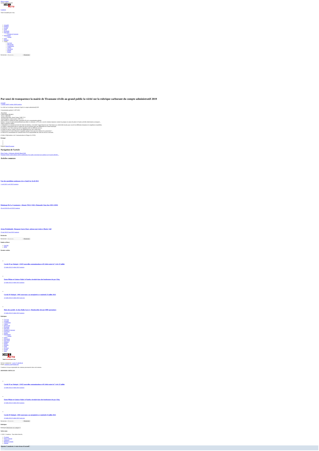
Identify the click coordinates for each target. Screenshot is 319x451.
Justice (5, 337)
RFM (5, 247)
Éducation (6, 32)
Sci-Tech (9, 43)
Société (6, 28)
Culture (9, 47)
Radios (9, 52)
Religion (6, 40)
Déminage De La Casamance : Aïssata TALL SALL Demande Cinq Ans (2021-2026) (29, 205)
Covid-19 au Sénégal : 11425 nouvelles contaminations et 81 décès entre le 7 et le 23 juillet (34, 264)
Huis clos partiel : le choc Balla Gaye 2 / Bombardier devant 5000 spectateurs (30, 310)
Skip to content (5, 1)
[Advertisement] (31, 19)
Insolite (9, 50)
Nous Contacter (8, 438)
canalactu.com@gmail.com (11, 364)
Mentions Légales (8, 441)
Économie (6, 31)
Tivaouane (11, 146)
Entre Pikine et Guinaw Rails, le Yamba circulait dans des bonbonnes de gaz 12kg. (32, 279)
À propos (6, 437)
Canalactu (3, 9)
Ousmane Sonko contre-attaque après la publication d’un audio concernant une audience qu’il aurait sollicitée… (30, 154)
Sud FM (6, 245)
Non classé (7, 340)
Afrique (9, 37)
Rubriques (3, 427)
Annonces (6, 440)
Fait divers (10, 49)
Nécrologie (7, 339)
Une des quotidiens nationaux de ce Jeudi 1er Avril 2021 (20, 181)
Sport (5, 38)
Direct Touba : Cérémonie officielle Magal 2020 (13, 153)
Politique (6, 26)
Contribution (10, 46)
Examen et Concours (12, 34)
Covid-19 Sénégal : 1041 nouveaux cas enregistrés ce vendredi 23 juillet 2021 (30, 294)
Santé (5, 29)
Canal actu (22, 298)
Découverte (10, 44)
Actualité (6, 25)
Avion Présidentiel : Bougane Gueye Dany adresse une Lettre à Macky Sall (26, 229)
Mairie (7, 146)
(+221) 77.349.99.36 (17, 363)
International (7, 35)
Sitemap (6, 443)
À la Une (6, 319)
